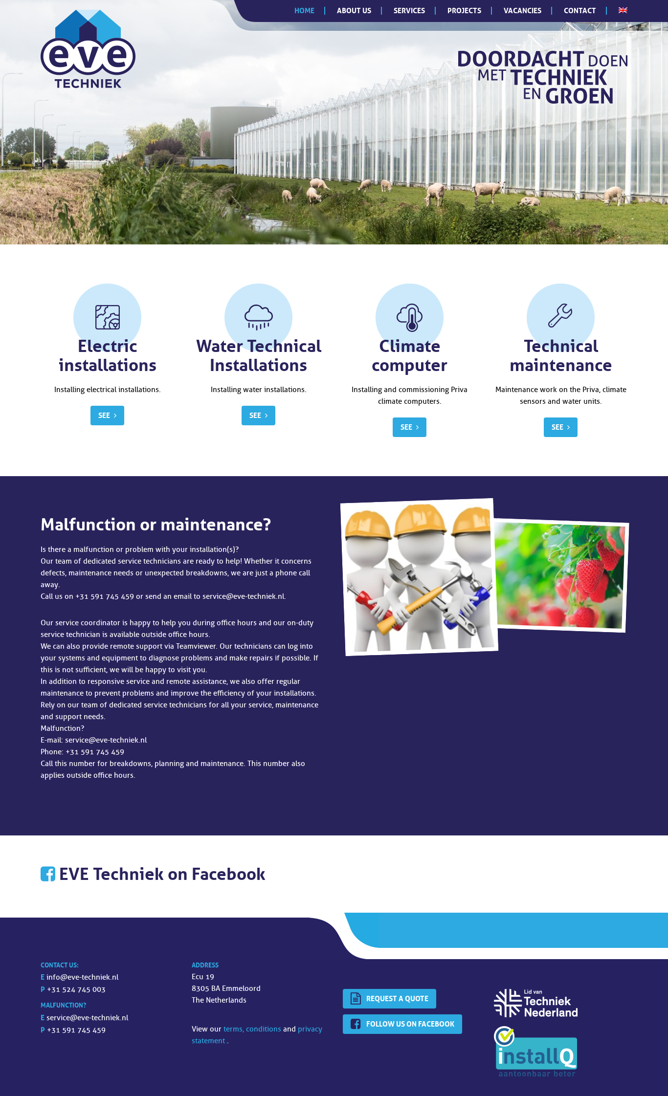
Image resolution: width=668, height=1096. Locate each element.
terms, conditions (253, 1029)
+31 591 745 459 (76, 1030)
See (104, 415)
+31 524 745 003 (76, 989)
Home (304, 10)
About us (354, 10)
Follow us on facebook (410, 1024)
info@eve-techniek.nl (82, 977)
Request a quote (397, 998)
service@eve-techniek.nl (87, 1018)
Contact (580, 10)
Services (409, 10)
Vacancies (522, 10)
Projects (464, 10)
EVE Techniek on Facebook (162, 873)
